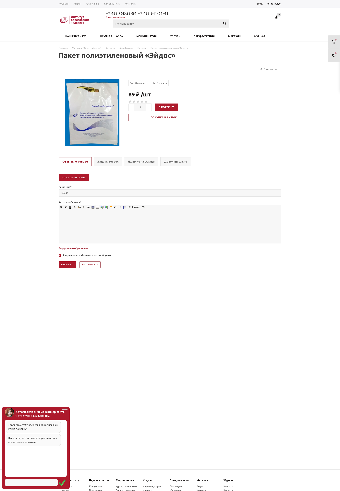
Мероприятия (146, 36)
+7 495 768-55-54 (121, 13)
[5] (146, 102)
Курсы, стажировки (127, 486)
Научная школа (111, 36)
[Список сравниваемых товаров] (277, 18)
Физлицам (176, 486)
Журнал (259, 36)
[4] (142, 102)
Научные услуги (152, 486)
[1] (130, 102)
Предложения (204, 36)
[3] (138, 102)
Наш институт (76, 36)
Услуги (175, 36)
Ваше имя (65, 187)
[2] (134, 102)
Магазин (234, 36)
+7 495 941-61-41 (153, 13)
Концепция (95, 486)
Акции (200, 486)
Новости (228, 486)
